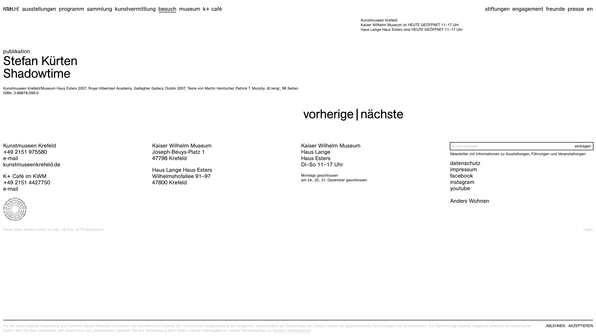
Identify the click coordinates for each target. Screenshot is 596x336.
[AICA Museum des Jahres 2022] (74, 209)
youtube (460, 188)
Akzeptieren (580, 326)
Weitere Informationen (292, 330)
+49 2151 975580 (25, 151)
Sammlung (99, 8)
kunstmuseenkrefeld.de (31, 164)
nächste (381, 114)
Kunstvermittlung (135, 8)
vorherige (328, 114)
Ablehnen (555, 326)
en (590, 8)
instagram (462, 182)
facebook (461, 175)
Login (588, 229)
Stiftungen (497, 8)
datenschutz (465, 163)
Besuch (167, 8)
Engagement (527, 8)
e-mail (10, 158)
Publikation (16, 51)
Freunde (555, 8)
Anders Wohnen (469, 200)
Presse (576, 8)
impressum (463, 169)
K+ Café (212, 8)
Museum (189, 8)
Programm (71, 8)
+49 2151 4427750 (26, 182)
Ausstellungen (39, 8)
